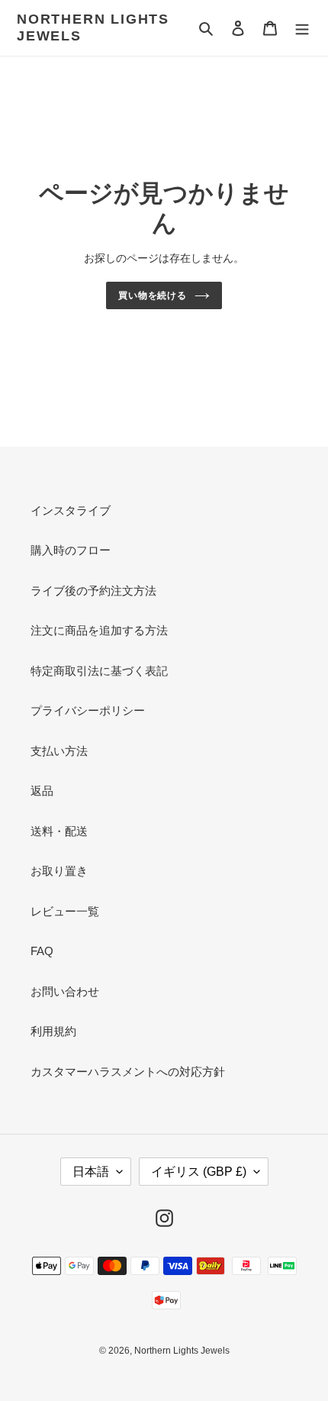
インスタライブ (71, 510)
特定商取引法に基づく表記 (99, 670)
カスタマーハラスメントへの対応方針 (128, 1071)
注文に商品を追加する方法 (99, 630)
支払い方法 (59, 750)
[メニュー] (302, 27)
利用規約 (53, 1031)
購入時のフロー (71, 550)
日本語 (90, 1171)
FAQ (42, 950)
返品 (42, 790)
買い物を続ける (153, 295)
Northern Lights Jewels (93, 27)
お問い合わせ (65, 991)
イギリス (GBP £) (198, 1171)
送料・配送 (59, 831)
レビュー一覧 (65, 911)
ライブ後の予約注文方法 (93, 590)
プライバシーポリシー (88, 710)
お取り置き (59, 870)
